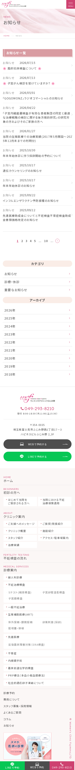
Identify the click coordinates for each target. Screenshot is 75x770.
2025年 (10, 318)
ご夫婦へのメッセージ (21, 524)
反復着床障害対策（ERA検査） (27, 644)
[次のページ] (57, 241)
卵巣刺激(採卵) (52, 622)
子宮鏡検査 (15, 598)
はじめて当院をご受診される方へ (19, 501)
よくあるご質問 (12, 712)
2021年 (10, 350)
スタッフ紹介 (16, 538)
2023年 (10, 334)
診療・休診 (12, 281)
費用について (11, 699)
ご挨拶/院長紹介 (53, 524)
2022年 (10, 342)
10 (46, 241)
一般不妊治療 (16, 607)
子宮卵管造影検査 (53, 592)
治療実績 (13, 545)
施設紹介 (48, 531)
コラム (7, 719)
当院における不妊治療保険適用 (54, 501)
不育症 (12, 653)
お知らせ (10, 273)
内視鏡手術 (15, 660)
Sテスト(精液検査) (20, 592)
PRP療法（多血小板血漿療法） (27, 675)
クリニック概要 (17, 531)
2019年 (10, 366)
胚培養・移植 (16, 628)
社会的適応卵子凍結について (26, 683)
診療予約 (9, 693)
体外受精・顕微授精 (20, 622)
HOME (6, 36)
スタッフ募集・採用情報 (17, 706)
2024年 (10, 326)
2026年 (10, 310)
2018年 (10, 374)
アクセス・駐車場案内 (56, 538)
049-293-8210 (62, 767)
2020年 (10, 358)
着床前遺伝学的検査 (21, 668)
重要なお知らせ (15, 289)
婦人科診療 (15, 577)
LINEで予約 (12, 767)
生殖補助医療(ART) (20, 614)
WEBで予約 (37, 767)
